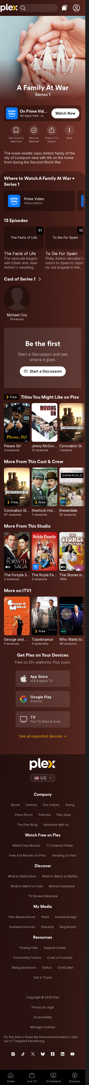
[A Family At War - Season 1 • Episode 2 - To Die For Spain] (65, 248)
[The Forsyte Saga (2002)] (17, 556)
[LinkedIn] (62, 1054)
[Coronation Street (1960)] (72, 427)
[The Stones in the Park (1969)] (72, 556)
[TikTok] (23, 1054)
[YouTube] (72, 1054)
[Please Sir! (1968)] (17, 427)
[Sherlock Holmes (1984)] (44, 492)
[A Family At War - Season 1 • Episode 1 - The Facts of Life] (24, 248)
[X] (33, 1054)
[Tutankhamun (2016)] (44, 621)
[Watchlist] (64, 8)
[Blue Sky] (43, 1054)
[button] (76, 8)
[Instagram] (13, 1054)
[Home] (9, 8)
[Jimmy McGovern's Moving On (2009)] (44, 427)
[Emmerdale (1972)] (72, 492)
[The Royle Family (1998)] (44, 556)
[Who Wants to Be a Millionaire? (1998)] (72, 621)
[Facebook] (53, 1054)
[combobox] (42, 8)
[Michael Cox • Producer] (17, 303)
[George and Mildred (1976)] (17, 621)
